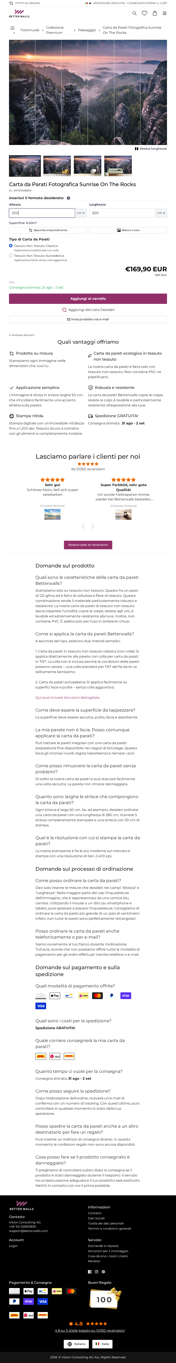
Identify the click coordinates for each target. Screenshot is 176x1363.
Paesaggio (87, 30)
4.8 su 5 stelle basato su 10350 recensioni (90, 1331)
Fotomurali (30, 30)
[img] (88, 464)
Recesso (94, 1261)
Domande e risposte (103, 1246)
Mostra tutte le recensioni (88, 545)
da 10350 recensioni (88, 469)
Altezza (15, 204)
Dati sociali (96, 1218)
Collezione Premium (55, 30)
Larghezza (97, 204)
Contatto (95, 1213)
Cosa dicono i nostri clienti (108, 1256)
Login (13, 1246)
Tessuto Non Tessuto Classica (36, 248)
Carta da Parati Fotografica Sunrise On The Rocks (132, 30)
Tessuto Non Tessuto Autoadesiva (40, 258)
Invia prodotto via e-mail (90, 319)
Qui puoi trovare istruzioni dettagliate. (67, 698)
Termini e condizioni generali (109, 1228)
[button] (25, 166)
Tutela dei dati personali (106, 1223)
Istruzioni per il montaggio (108, 1251)
